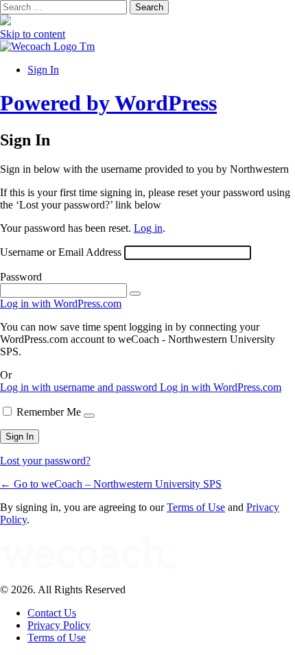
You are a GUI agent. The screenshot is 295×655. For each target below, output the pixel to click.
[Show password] (135, 293)
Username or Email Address (60, 252)
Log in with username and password (80, 387)
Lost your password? (45, 460)
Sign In (43, 69)
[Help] (89, 416)
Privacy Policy (59, 625)
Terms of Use (196, 507)
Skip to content (32, 34)
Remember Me (48, 412)
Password (21, 277)
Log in (148, 228)
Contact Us (51, 613)
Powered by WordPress (108, 103)
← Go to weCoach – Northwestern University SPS (111, 484)
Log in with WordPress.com (60, 303)
